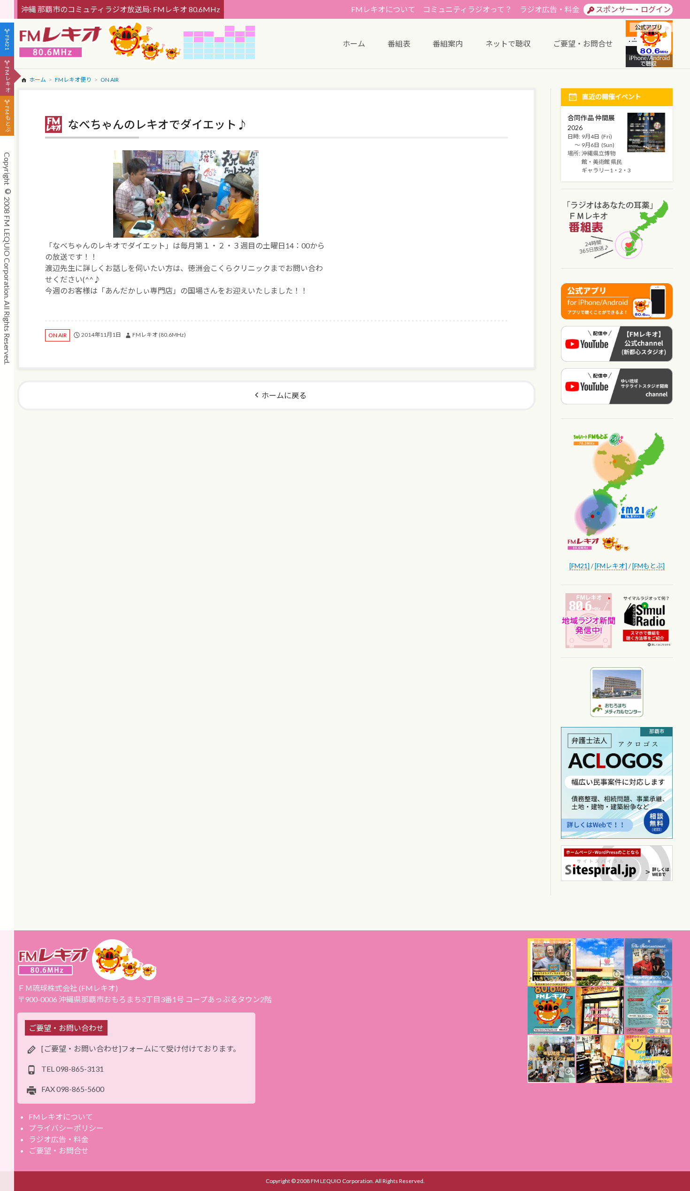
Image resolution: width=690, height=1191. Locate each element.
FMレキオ (7, 79)
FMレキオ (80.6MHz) (159, 334)
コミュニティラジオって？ (467, 9)
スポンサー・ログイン (633, 9)
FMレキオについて (383, 9)
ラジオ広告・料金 (550, 9)
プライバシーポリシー (66, 1127)
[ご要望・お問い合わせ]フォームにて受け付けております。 (140, 1048)
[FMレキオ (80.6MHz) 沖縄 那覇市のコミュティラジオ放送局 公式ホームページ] (100, 42)
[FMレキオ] (611, 566)
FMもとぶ (7, 119)
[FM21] (579, 566)
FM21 (7, 42)
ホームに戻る (284, 395)
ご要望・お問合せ (59, 1150)
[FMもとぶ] (648, 566)
